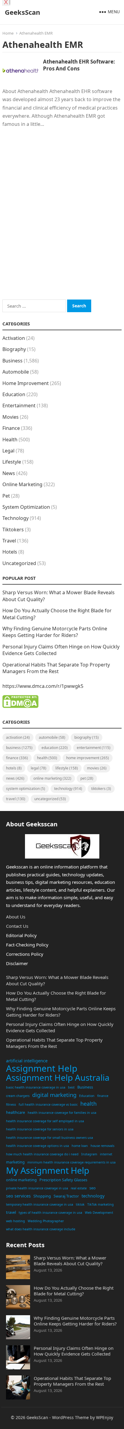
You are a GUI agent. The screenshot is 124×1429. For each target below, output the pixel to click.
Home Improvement (25, 383)
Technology (15, 518)
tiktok (80, 1204)
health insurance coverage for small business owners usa (49, 1137)
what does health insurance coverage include (40, 1229)
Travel (9, 540)
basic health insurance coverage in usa (35, 1087)
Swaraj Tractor (66, 1196)
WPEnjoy (104, 1417)
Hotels (9, 551)
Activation (13, 338)
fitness (11, 1104)
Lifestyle (11, 461)
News (8, 473)
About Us (15, 917)
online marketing (21, 1179)
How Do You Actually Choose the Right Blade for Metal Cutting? (73, 1291)
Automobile (15, 371)
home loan (80, 1146)
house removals (102, 1146)
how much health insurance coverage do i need (42, 1154)
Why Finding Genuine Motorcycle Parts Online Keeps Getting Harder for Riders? (54, 631)
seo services (18, 1196)
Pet (6, 495)
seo (92, 1188)
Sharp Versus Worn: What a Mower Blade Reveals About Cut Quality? (70, 1260)
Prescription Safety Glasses (63, 1179)
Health (9, 439)
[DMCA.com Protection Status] (20, 706)
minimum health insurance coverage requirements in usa (71, 1162)
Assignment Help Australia (58, 1078)
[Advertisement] (62, 222)
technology (93, 1196)
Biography (14, 349)
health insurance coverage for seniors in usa (39, 1129)
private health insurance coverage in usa (37, 1188)
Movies (10, 417)
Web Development (99, 1212)
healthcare (15, 1112)
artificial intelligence (27, 1061)
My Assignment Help (47, 1170)
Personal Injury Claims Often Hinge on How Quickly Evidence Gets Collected (73, 1351)
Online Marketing (22, 484)
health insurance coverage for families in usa (62, 1113)
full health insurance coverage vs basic (48, 1104)
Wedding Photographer (46, 1221)
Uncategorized (19, 563)
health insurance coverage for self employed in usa (45, 1121)
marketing (15, 1162)
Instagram (89, 1154)
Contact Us (17, 926)
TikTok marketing (100, 1204)
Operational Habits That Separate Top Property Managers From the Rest (56, 668)
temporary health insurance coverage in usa (39, 1204)
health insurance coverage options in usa (37, 1146)
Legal (8, 450)
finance (102, 1096)
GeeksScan (22, 12)
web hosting (15, 1221)
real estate (79, 1188)
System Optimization (26, 507)
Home (8, 33)
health (88, 1103)
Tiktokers (13, 529)
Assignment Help (41, 1069)
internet (106, 1154)
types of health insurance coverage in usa (50, 1212)
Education (13, 394)
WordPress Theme (70, 1417)
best (71, 1087)
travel (11, 1212)
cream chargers (17, 1096)
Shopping (42, 1196)
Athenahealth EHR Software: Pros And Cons (79, 65)
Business (12, 360)
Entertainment (19, 405)
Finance (11, 428)
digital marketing (54, 1094)
